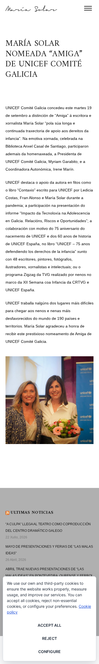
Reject (49, 638)
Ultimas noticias (32, 512)
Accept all (49, 625)
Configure (49, 651)
